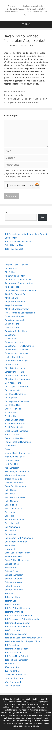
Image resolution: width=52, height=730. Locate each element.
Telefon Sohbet (12, 604)
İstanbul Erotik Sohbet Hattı (18, 453)
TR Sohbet (10, 663)
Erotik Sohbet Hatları (15, 423)
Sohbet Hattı (11, 567)
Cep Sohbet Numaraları (16, 360)
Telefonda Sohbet (13, 652)
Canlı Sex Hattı (12, 324)
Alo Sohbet (10, 272)
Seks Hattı (10, 493)
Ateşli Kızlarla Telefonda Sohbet (20, 290)
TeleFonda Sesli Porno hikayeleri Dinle (23, 638)
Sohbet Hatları (12, 564)
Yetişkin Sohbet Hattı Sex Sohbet (22, 102)
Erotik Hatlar (11, 412)
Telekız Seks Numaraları (16, 660)
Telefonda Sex (12, 645)
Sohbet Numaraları (14, 578)
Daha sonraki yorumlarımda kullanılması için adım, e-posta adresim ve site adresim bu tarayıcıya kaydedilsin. (27, 173)
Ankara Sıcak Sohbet (15, 276)
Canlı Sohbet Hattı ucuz (16, 349)
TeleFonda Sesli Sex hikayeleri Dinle (22, 641)
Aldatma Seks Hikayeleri (17, 264)
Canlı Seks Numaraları (15, 320)
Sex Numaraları (12, 527)
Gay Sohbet (10, 445)
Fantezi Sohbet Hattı (15, 438)
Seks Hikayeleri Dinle (15, 245)
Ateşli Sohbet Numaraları (17, 309)
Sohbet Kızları (11, 571)
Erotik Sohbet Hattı (14, 427)
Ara (6, 212)
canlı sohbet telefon (14, 357)
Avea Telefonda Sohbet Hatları (20, 313)
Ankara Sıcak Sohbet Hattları (19, 283)
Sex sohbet (10, 530)
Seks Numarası (12, 501)
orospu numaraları (13, 479)
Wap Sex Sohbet (13, 682)
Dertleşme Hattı (12, 390)
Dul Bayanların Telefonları (17, 401)
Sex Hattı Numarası (14, 519)
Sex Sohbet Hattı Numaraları (19, 538)
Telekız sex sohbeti (14, 249)
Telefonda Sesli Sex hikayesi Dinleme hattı (27, 99)
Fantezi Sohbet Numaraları (18, 442)
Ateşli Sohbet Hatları (15, 301)
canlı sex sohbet (13, 327)
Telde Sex (10, 593)
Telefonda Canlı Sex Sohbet (18, 615)
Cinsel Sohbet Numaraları (17, 379)
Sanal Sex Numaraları (15, 486)
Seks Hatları (11, 490)
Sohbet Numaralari (14, 575)
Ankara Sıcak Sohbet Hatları (18, 279)
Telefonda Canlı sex (14, 612)
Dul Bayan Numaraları (15, 394)
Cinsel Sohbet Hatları (15, 368)
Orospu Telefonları (14, 482)
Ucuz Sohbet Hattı (14, 678)
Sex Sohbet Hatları (20, 707)
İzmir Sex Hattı (12, 464)
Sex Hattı (9, 516)
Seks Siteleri (11, 505)
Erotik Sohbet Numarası (16, 431)
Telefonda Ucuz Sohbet (16, 656)
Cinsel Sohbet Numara (16, 375)
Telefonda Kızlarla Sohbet (17, 626)
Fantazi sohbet (12, 434)
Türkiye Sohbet (12, 667)
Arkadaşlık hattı (12, 287)
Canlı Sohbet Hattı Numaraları (19, 346)
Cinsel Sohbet (11, 364)
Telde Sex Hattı (12, 597)
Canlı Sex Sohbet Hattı (16, 331)
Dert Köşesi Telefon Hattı (17, 386)
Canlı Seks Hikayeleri (15, 316)
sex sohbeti (10, 545)
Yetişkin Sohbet (12, 685)
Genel (8, 449)
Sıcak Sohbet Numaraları (17, 560)
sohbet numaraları (15, 95)
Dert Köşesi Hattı (13, 383)
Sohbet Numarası (13, 582)
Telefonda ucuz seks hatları (18, 241)
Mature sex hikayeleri (15, 475)
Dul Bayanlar (11, 397)
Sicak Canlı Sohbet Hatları (17, 553)
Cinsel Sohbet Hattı (15, 91)
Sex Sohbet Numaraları (16, 542)
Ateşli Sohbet (11, 298)
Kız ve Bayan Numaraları (17, 471)
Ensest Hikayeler (13, 409)
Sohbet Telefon (12, 586)
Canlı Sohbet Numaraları (17, 353)
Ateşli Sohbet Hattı (14, 305)
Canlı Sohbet (11, 335)
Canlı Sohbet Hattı (14, 342)
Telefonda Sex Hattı (11, 721)
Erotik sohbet (11, 416)
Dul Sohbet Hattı (13, 405)
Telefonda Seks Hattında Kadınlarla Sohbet (26, 234)
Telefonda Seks (12, 630)
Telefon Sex (10, 601)
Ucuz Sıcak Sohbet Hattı (17, 674)
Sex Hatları (10, 512)
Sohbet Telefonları (14, 589)
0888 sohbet (11, 238)
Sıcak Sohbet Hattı (14, 556)
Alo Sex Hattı (11, 268)
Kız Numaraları (12, 468)
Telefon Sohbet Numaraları (18, 608)
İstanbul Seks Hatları (15, 457)
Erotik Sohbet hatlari (15, 420)
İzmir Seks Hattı (12, 460)
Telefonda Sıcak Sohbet (16, 649)
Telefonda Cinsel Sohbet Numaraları (22, 619)
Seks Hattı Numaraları (15, 497)
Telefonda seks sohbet (16, 634)
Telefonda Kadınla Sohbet (17, 623)
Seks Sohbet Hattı (13, 508)
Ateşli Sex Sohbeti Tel (15, 294)
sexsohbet (10, 549)
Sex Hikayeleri (12, 523)
